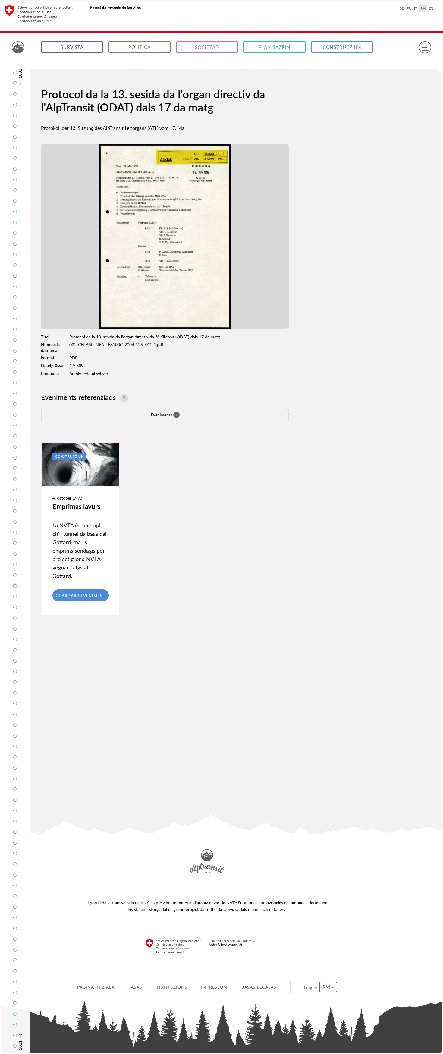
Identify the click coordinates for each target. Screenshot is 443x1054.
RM (423, 8)
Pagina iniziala (96, 987)
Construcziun (342, 47)
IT (415, 8)
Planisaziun (275, 47)
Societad (207, 47)
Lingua (311, 987)
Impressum (214, 987)
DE (401, 8)
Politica (139, 47)
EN (431, 8)
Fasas (136, 987)
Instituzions (172, 987)
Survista (72, 47)
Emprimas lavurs (76, 506)
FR (409, 8)
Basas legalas (259, 987)
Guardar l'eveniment (81, 595)
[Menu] (425, 47)
